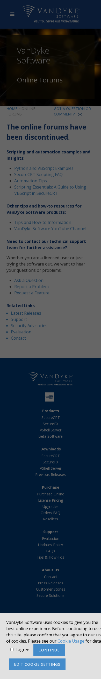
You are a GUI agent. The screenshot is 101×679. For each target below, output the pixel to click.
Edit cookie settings (37, 664)
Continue (49, 650)
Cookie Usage (70, 641)
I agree (22, 649)
